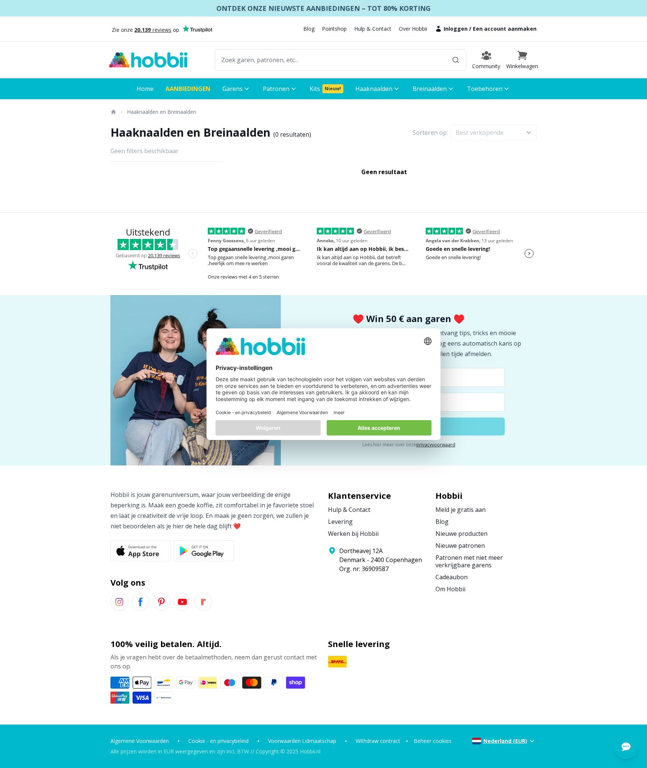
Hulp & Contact (372, 28)
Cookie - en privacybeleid (218, 740)
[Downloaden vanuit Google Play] (204, 550)
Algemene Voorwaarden (139, 740)
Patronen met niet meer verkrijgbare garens (469, 561)
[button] (522, 60)
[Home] (113, 112)
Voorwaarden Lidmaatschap (302, 740)
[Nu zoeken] (456, 59)
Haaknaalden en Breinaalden (161, 111)
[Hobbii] (148, 60)
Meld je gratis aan (460, 510)
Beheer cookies (433, 740)
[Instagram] (119, 602)
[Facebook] (140, 602)
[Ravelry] (203, 602)
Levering (340, 521)
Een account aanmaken (505, 28)
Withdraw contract (378, 740)
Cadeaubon (451, 577)
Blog (309, 28)
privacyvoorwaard (435, 444)
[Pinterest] (161, 602)
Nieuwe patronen (460, 545)
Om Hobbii (450, 589)
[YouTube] (182, 602)
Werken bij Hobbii (353, 533)
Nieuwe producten (461, 533)
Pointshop (334, 28)
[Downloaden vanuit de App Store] (140, 550)
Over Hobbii (413, 28)
